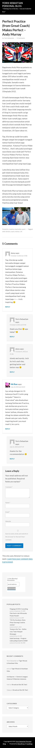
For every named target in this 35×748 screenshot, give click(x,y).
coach (12, 231)
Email (7, 512)
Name (7, 502)
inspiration (18, 229)
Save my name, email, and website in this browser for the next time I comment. (16, 537)
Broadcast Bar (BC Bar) (19, 684)
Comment (9, 487)
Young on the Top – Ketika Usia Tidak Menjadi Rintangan (18, 631)
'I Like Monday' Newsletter (12, 579)
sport (23, 229)
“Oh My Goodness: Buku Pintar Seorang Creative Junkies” (17, 622)
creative (11, 229)
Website (8, 521)
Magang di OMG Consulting (19, 609)
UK (21, 231)
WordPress (21, 744)
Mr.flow (14, 384)
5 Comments (21, 38)
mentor (17, 231)
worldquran (10, 676)
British (8, 231)
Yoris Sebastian (9, 38)
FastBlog (29, 744)
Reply (7, 307)
